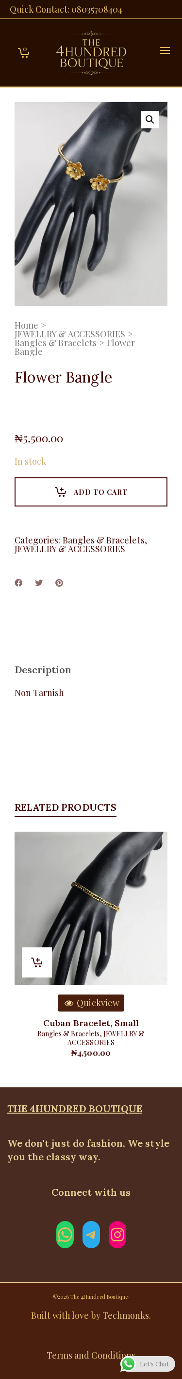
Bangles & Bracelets (56, 342)
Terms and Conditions (91, 1355)
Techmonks (125, 1315)
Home (26, 325)
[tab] (43, 670)
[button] (150, 119)
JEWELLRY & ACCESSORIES (70, 334)
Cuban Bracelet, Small (91, 1023)
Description (43, 669)
